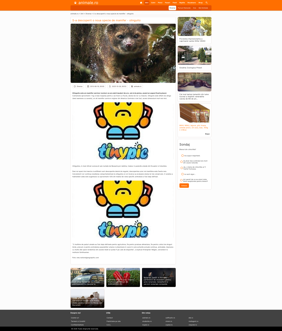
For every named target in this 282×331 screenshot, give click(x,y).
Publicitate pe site (114, 321)
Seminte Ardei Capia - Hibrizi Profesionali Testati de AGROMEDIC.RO (121, 282)
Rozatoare (192, 3)
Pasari (167, 3)
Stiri (146, 3)
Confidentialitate (77, 325)
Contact (110, 318)
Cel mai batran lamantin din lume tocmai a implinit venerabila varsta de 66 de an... (194, 96)
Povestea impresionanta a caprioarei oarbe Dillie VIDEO (192, 40)
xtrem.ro (169, 321)
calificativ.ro (170, 318)
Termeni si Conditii (78, 321)
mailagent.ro (193, 321)
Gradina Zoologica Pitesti (190, 68)
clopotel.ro (193, 325)
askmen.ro (146, 318)
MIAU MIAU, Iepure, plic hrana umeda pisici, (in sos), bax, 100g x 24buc (193, 127)
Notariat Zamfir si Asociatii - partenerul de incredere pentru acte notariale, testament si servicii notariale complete (157, 280)
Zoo (194, 8)
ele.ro (191, 318)
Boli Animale (203, 8)
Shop (201, 3)
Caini (153, 3)
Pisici (160, 3)
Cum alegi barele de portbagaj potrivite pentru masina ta (86, 283)
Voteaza (184, 186)
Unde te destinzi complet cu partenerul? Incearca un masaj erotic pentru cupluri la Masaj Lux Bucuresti (87, 301)
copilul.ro (169, 325)
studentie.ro (147, 321)
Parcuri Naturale (184, 8)
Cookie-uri (75, 318)
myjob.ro (145, 325)
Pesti (175, 3)
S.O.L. (109, 325)
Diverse (172, 8)
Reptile (182, 3)
